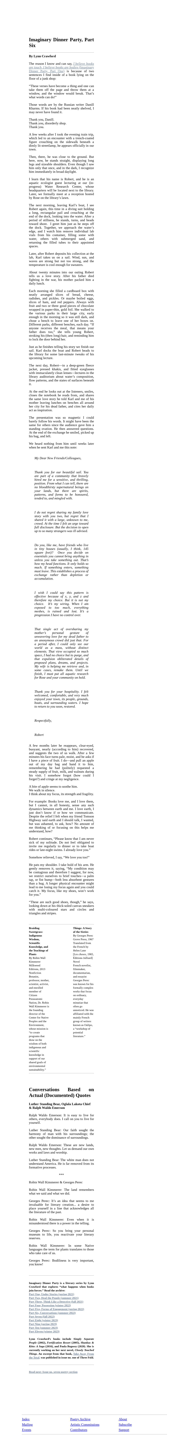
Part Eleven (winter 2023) (44, 1331)
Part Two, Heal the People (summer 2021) (54, 1297)
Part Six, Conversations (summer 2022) (52, 1312)
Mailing (27, 1424)
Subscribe (125, 1424)
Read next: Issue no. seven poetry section (53, 1371)
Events (26, 1430)
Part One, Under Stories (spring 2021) (51, 1294)
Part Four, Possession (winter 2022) (50, 1305)
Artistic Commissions (84, 1424)
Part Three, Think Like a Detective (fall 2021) (56, 1301)
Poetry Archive (80, 1419)
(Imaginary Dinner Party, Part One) (61, 67)
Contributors (78, 1430)
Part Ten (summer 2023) (43, 1327)
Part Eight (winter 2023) (43, 1320)
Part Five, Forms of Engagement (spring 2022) (56, 1309)
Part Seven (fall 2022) (42, 1316)
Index (26, 1419)
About (123, 1419)
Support (124, 1430)
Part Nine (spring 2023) (43, 1323)
